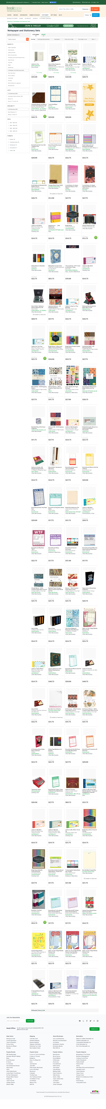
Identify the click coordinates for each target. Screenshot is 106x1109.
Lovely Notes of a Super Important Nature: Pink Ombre (71, 187)
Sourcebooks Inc (35, 955)
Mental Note (51, 549)
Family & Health (80, 1062)
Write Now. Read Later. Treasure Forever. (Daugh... (72, 429)
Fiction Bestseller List (81, 1044)
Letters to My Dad (53, 829)
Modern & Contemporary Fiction (84, 1077)
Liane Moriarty (56, 1069)
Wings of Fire (33, 1082)
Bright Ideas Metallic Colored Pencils (37, 870)
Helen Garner (56, 1065)
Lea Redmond (86, 68)
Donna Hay (56, 1062)
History (78, 1065)
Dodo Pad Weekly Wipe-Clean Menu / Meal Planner (89, 991)
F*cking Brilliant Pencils (37, 991)
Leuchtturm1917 (35, 911)
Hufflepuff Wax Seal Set (37, 629)
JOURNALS (35, 18)
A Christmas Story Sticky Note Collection (38, 750)
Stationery (10, 21)
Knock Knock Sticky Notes (55, 913)
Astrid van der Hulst (95, 391)
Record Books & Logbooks (14, 83)
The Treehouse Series (35, 1077)
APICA (50, 391)
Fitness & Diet (79, 1063)
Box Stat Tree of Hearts (54, 709)
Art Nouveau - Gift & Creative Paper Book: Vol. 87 (73, 709)
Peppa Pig (9, 1078)
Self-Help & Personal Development (85, 1067)
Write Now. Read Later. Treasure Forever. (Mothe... (89, 66)
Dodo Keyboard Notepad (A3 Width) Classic (39, 186)
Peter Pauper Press (70, 511)
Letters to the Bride (36, 225)
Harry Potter (34, 309)
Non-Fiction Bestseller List (83, 1046)
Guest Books (11, 60)
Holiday (33, 752)
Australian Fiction (80, 1069)
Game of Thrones (87, 668)
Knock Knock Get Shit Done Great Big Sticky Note (72, 750)
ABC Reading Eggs (11, 1054)
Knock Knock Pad (86, 470)
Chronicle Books (69, 228)
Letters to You (35, 64)
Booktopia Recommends (44, 39)
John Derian (68, 391)
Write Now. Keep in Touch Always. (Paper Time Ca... (37, 348)
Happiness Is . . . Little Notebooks (54, 226)
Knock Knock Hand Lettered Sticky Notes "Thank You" (55, 870)
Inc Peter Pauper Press (54, 186)
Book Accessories (12, 55)
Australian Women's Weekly (13, 1056)
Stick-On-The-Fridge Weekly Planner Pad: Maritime (73, 951)
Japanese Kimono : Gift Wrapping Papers (54, 306)
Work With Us (56, 1048)
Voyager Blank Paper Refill (55, 185)
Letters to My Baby (87, 507)
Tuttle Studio (51, 310)
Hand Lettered (86, 550)
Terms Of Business (11, 1042)
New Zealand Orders (35, 1048)
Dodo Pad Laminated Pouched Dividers (71, 991)
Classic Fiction (80, 1073)
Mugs (9, 65)
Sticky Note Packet (70, 550)
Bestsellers (57, 39)
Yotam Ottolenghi (57, 1084)
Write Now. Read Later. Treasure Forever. (37, 227)
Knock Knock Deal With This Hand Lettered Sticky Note (89, 548)
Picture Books (79, 1080)
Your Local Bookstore (58, 1038)
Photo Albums (11, 75)
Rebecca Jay (85, 995)
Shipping (32, 1036)
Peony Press (68, 632)
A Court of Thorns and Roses (37, 1054)
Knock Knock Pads (70, 104)
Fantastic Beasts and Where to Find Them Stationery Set (39, 105)
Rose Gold (68, 268)
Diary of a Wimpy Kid (35, 1060)
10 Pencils (34, 992)
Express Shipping (34, 1042)
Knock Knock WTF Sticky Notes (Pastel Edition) (72, 911)
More (93, 39)
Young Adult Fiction (81, 1082)
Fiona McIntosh (57, 1063)
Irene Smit (85, 391)
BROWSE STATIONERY (12, 18)
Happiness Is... (52, 228)
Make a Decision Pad (70, 105)
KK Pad (50, 105)
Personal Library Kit (70, 470)
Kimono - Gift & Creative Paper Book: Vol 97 (71, 588)
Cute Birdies (51, 953)
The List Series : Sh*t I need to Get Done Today (72, 266)
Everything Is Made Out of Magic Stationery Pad (89, 387)
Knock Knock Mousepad (54, 145)
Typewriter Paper (36, 789)
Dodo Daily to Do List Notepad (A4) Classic (71, 145)
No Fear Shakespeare (12, 1075)
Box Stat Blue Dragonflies (89, 870)
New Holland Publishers (71, 270)
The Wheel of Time (35, 1078)
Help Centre (9, 1036)
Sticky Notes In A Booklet (38, 265)
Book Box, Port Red (36, 910)
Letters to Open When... (37, 668)
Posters (10, 80)
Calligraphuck (34, 993)
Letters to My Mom (36, 829)
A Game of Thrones (35, 1056)
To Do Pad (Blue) (52, 104)
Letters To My (85, 267)
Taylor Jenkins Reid (58, 1078)
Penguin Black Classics (12, 1077)
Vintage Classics (10, 1082)
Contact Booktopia (11, 1040)
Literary (50, 671)
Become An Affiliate (11, 1046)
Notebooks (10, 67)
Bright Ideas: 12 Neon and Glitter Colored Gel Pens (55, 347)
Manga (78, 1078)
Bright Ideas (68, 225)
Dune (31, 1062)
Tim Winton (56, 1080)
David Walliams (57, 1058)
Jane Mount (51, 270)
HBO (75, 793)
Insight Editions (52, 68)
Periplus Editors (86, 350)
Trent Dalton (56, 1082)
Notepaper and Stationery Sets (22, 21)
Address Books (11, 52)
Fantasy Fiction (80, 1075)
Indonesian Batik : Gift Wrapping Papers (88, 347)
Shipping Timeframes (35, 1044)
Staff (79, 511)
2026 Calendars (12, 47)
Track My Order (34, 1038)
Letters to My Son (87, 64)
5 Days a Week (52, 146)
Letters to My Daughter (71, 427)
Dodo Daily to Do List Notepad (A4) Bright (87, 145)
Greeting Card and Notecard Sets (16, 57)
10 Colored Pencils (70, 227)
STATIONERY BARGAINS (45, 18)
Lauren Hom (85, 431)
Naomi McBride (69, 149)
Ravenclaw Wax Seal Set (54, 629)
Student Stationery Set (88, 225)
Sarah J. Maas (56, 1077)
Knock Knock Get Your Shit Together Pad (38, 145)
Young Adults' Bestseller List (83, 1042)
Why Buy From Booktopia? (60, 1040)
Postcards (10, 78)
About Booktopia (58, 1036)
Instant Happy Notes (36, 950)
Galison (84, 913)
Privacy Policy (10, 1044)
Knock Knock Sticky (53, 547)
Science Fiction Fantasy (88, 591)
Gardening (85, 631)
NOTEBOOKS (28, 18)
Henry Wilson (34, 471)
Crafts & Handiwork (81, 1060)
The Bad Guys (33, 1075)
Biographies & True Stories (83, 1054)
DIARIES (21, 18)
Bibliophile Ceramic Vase (55, 265)
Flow (83, 389)
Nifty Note (34, 550)
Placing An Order (10, 1038)
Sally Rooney (56, 1075)
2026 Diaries (11, 50)
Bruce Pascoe (56, 1056)
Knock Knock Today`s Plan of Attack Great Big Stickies (55, 790)
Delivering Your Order (35, 1046)
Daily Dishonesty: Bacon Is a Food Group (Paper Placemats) (90, 428)
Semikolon (34, 267)
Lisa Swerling (51, 229)
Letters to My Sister (87, 265)
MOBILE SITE (94, 1029)
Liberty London (93, 913)
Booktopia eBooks (58, 1046)
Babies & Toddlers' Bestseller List (84, 1038)
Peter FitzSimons (57, 1073)
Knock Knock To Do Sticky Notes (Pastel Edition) (55, 911)
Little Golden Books (11, 1071)
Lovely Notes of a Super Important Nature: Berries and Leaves (89, 187)
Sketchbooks (11, 85)
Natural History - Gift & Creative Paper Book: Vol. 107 (55, 388)
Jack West (32, 1065)
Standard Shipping (34, 1040)
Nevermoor (33, 1071)
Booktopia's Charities (58, 1044)
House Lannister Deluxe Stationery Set (71, 791)
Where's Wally (10, 1084)
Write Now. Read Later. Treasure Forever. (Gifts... (54, 832)
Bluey (7, 1058)
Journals (10, 62)
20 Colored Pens (69, 349)
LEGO (7, 1069)
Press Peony (85, 632)
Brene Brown (56, 1054)
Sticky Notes (51, 510)
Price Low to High (69, 39)
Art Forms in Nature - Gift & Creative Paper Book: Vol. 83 (90, 709)
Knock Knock (51, 107)
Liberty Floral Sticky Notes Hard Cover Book (89, 911)
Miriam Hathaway (35, 65)
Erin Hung (67, 189)
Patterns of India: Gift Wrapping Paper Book (37, 468)
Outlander (32, 1073)
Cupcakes (85, 953)
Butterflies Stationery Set (72, 507)
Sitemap (8, 1048)
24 (42, 1010)
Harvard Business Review (12, 1065)
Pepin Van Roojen (69, 68)
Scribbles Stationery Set (88, 227)
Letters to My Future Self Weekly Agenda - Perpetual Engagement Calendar (89, 791)
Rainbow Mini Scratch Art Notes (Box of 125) (89, 306)
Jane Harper (56, 1067)
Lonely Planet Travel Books (13, 1073)
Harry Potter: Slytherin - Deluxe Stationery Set (37, 306)
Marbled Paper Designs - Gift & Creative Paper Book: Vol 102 (55, 589)
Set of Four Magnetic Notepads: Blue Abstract (71, 629)
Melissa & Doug (86, 309)
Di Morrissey (56, 1060)
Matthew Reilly (57, 1071)
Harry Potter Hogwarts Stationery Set (54, 64)
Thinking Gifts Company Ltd (38, 429)
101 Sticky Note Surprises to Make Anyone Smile (38, 952)
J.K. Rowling (43, 108)
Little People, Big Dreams (36, 1067)
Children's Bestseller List (82, 1040)
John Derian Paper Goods (71, 389)
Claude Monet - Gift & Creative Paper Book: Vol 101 (39, 588)
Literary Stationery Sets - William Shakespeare (55, 669)
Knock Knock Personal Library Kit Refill (71, 468)
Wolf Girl (32, 1084)
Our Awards (56, 1042)
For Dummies (9, 1063)
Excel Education (10, 1060)
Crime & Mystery (80, 1071)
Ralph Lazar (61, 229)
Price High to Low (82, 39)
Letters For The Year (36, 346)
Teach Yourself (10, 1080)
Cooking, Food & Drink (82, 1058)
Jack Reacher (33, 1063)
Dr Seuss (8, 1062)
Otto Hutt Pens (11, 73)
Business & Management (82, 1056)
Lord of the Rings (34, 1069)
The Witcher (33, 1080)
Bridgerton (32, 1058)
